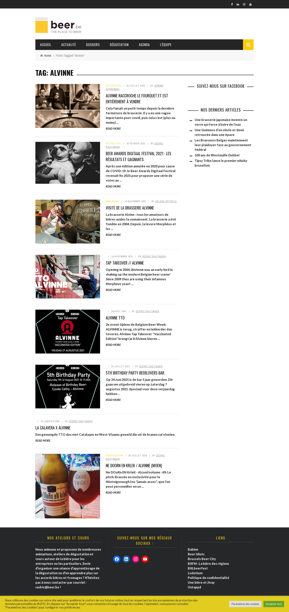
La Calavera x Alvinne (52, 428)
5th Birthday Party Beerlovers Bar (135, 373)
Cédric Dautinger (154, 256)
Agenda (144, 44)
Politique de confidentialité (208, 578)
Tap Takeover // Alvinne (125, 263)
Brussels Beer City (202, 559)
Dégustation (119, 44)
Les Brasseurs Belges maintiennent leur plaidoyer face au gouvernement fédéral (223, 144)
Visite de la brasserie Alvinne (130, 208)
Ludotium (195, 573)
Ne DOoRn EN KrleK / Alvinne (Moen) (134, 465)
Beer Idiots (196, 554)
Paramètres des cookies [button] (245, 604)
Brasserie (112, 201)
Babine (193, 549)
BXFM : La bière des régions (208, 563)
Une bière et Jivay (201, 582)
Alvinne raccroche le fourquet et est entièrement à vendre (137, 98)
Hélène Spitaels (166, 201)
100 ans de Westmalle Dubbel (217, 155)
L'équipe (165, 44)
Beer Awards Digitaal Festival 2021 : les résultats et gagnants (138, 156)
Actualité (68, 44)
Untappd (194, 587)
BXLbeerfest (198, 568)
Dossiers (93, 44)
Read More (113, 128)
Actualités (113, 85)
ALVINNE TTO (115, 318)
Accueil (45, 44)
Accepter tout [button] (274, 604)
